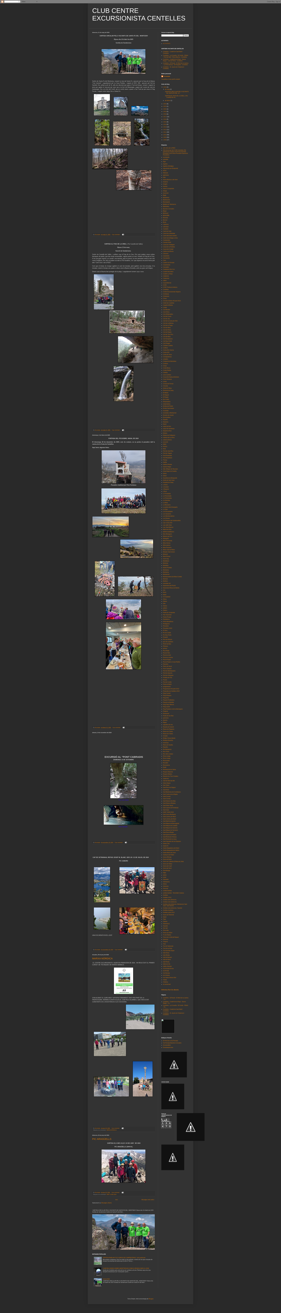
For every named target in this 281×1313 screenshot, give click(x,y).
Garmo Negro (167, 467)
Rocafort (165, 763)
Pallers (165, 610)
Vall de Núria (167, 959)
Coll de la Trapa (168, 325)
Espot (164, 424)
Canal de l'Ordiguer (169, 244)
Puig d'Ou (166, 698)
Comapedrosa (167, 357)
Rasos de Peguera (168, 729)
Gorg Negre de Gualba (170, 471)
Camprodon (166, 240)
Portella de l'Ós (167, 677)
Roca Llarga (166, 756)
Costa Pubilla (167, 370)
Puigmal (165, 711)
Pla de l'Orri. (166, 653)
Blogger (151, 1299)
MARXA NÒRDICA (102, 958)
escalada (165, 410)
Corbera (165, 363)
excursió (165, 442)
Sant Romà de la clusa (170, 839)
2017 (165, 116)
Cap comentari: (116, 234)
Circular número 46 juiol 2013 (172, 301)
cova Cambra (167, 375)
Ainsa (164, 170)
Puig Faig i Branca (168, 704)
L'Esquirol (166, 489)
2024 (165, 104)
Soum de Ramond (168, 915)
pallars (165, 608)
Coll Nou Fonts (167, 341)
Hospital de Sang (168, 482)
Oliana (165, 601)
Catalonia (166, 276)
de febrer (168, 100)
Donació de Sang (168, 390)
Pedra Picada (167, 617)
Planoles (165, 664)
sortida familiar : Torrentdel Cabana (173, 893)
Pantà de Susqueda (169, 612)
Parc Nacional (167, 615)
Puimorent (166, 713)
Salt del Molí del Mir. (169, 781)
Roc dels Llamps (168, 754)
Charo (165, 298)
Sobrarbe (166, 879)
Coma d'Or (166, 352)
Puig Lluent (166, 706)
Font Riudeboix (167, 458)
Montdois (165, 565)
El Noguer (166, 395)
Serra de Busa (167, 859)
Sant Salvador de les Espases (172, 841)
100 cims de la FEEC (169, 148)
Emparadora (166, 401)
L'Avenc (165, 484)
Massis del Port (167, 536)
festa (164, 449)
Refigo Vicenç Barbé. (169, 738)
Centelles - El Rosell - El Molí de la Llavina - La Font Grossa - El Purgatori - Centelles (175, 63)
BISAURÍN (166, 215)
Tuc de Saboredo (168, 946)
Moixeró (165, 554)
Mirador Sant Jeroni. (169, 552)
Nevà (164, 592)
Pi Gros (165, 630)
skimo (165, 875)
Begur (165, 211)
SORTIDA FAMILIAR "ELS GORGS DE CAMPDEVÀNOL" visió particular (124, 1257)
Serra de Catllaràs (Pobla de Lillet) (173, 861)
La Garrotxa (166, 500)
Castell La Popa (168, 274)
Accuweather (167, 1045)
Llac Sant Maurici (168, 527)
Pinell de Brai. (167, 644)
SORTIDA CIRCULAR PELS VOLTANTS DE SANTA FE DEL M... (177, 92)
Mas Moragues (167, 534)
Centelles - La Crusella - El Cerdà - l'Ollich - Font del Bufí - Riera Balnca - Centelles (175, 56)
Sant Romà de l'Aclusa (170, 837)
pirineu (165, 648)
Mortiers (165, 581)
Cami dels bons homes (170, 235)
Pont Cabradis (167, 668)
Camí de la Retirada (169, 233)
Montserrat (166, 574)
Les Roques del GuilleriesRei (172, 520)
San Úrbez (166, 785)
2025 (165, 87)
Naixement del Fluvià (169, 585)
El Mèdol (165, 393)
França (165, 460)
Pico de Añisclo (167, 639)
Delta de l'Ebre (167, 388)
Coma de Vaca (167, 354)
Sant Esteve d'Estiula (169, 803)
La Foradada (167, 493)
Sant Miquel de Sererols (170, 828)
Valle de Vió (166, 964)
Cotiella (165, 372)
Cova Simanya (167, 379)
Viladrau (165, 982)
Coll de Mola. (167, 327)
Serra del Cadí (167, 866)
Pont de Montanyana (169, 671)
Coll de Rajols (167, 332)
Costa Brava (166, 368)
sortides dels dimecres (169, 899)
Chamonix (166, 296)
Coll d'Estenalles (168, 314)
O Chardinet (166, 597)
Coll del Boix (167, 336)
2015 (165, 122)
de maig (167, 89)
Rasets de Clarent (168, 727)
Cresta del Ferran (168, 383)
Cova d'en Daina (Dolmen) (171, 377)
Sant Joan (166, 810)
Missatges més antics (147, 1199)
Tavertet (165, 926)
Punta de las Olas (168, 716)
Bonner (165, 220)
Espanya (165, 422)
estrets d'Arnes (167, 440)
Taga (164, 919)
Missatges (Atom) (106, 1203)
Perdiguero (166, 624)
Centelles (166, 289)
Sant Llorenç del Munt (169, 819)
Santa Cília (166, 843)
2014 (165, 124)
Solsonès (166, 886)
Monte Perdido (167, 567)
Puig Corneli (166, 693)
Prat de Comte (167, 682)
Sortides (165, 895)
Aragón (165, 184)
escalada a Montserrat (169, 413)
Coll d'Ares (166, 312)
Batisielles (166, 206)
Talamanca (166, 923)
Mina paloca (166, 545)
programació (167, 686)
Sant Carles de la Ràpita (170, 794)
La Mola (165, 502)
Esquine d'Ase (167, 431)
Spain (165, 917)
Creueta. (165, 386)
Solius (165, 884)
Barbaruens (166, 200)
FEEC (165, 444)
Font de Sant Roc (168, 451)
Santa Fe (165, 846)
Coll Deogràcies (168, 339)
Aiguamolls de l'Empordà (170, 168)
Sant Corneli (166, 796)
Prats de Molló (167, 684)
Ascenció (165, 193)
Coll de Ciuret (167, 316)
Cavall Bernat (167, 283)
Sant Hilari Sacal (168, 805)
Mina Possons (167, 547)
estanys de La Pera (169, 437)
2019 (165, 111)
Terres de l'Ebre (167, 932)
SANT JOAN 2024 (111, 1194)
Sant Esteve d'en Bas (169, 801)
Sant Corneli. (167, 798)
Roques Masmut (168, 772)
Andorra (165, 182)
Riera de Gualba (168, 745)
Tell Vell (165, 928)
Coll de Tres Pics (168, 334)
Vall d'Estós (166, 955)
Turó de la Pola (167, 948)
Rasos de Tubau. (168, 733)
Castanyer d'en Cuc (169, 269)
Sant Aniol (166, 790)
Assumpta (167, 76)
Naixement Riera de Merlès (171, 588)
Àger (164, 161)
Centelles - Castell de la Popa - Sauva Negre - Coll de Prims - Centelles (174, 60)
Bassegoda (166, 202)
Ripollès (165, 747)
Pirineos (165, 646)
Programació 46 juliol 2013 (171, 689)
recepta (165, 736)
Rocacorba (166, 760)
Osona (165, 606)
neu (164, 590)
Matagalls (166, 538)
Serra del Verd (167, 868)
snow (164, 877)
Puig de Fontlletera (168, 700)
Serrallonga (166, 870)
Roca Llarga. (167, 758)
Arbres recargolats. (168, 188)
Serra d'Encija (167, 857)
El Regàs (165, 397)
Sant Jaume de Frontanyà (170, 807)
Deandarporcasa (168, 1047)
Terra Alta (166, 930)
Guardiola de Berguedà (170, 478)
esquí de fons (167, 426)
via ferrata (166, 971)
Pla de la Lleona (168, 657)
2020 (165, 109)
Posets (165, 680)
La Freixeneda (167, 498)
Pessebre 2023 (167, 628)
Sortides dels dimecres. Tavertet (172, 908)
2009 (165, 137)
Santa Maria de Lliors (169, 852)
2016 (165, 119)
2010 (165, 135)
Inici (116, 1199)
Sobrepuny (166, 882)
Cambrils (165, 229)
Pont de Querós (167, 673)
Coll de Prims (167, 330)
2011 (165, 132)
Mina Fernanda (167, 540)
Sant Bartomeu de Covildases (172, 792)
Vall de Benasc (167, 957)
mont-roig (166, 559)
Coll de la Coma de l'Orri (170, 321)
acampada (166, 157)
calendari (166, 227)
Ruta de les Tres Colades (170, 776)
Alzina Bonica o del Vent (170, 179)
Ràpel (165, 722)
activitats (165, 159)
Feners (165, 446)
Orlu (164, 603)
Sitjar (164, 872)
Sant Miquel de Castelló (170, 825)
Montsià (165, 579)
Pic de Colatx (167, 632)
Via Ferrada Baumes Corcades (172, 1043)
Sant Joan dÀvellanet (169, 814)
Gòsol (165, 475)
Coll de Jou (166, 318)
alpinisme (166, 175)
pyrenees (166, 718)
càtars (165, 280)
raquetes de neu (168, 724)
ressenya (165, 742)
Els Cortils (166, 399)
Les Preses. (166, 518)
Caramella (166, 256)
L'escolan (166, 487)
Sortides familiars (168, 910)
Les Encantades (168, 511)
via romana (166, 975)
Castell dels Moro (168, 271)
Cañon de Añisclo (168, 251)
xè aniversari (167, 984)
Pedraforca (166, 619)
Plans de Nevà (167, 666)
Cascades (166, 267)
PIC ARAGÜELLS (101, 1139)
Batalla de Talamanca (169, 204)
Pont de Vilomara (168, 675)
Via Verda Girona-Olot (169, 977)
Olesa (165, 599)
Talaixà (165, 921)
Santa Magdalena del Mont (171, 848)
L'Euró (165, 491)
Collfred (165, 348)
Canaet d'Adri (167, 242)
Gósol (165, 473)
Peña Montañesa (168, 621)
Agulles (165, 164)
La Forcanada (167, 496)
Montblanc (166, 561)
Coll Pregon (166, 343)
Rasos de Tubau (168, 731)
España (165, 419)
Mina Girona (166, 543)
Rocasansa (166, 765)
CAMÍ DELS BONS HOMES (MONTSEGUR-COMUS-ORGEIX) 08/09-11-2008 (126, 1268)
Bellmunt (165, 213)
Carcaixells (166, 258)
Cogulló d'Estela (168, 305)
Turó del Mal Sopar (168, 950)
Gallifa (165, 462)
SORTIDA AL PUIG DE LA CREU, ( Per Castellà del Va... (176, 96)
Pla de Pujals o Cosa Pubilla (171, 662)
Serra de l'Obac (167, 864)
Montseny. (166, 572)
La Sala (165, 509)
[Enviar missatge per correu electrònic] (123, 234)
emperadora (166, 404)
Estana (165, 433)
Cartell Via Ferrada (168, 262)
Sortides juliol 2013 (169, 912)
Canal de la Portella (169, 247)
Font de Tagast (167, 453)
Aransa (165, 186)
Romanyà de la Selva (169, 769)
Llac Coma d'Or (167, 523)
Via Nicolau (166, 973)
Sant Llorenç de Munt (169, 816)
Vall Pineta (166, 962)
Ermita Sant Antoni (168, 408)
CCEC (165, 285)
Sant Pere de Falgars (169, 787)
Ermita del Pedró (168, 406)
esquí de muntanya (168, 428)
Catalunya (166, 278)
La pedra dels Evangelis (170, 507)
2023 (165, 106)
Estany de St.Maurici (169, 435)
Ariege (165, 191)
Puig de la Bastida (168, 702)
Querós (165, 720)
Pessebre (166, 626)
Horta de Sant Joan (169, 480)
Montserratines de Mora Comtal (172, 576)
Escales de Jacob (168, 415)
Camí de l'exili (167, 231)
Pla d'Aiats (166, 650)
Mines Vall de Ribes (169, 550)
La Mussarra (166, 505)
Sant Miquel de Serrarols (170, 830)
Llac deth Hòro (167, 525)
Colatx (165, 307)
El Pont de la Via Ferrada (170, 1040)
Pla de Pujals (167, 659)
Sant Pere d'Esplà (168, 832)
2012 (165, 129)
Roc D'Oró (166, 751)
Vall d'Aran (166, 953)
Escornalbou (167, 417)
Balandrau (166, 197)
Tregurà (165, 941)
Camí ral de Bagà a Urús (170, 238)
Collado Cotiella (168, 345)
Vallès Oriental (167, 966)
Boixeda (165, 217)
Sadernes (166, 778)
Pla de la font (167, 655)
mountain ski (167, 583)
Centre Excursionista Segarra (172, 292)
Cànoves (165, 253)
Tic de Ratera (167, 935)
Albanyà (165, 173)
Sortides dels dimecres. (170, 902)
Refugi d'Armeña (168, 740)
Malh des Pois (167, 529)
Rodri (164, 767)
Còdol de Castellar (168, 303)
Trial (164, 944)
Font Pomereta (167, 455)
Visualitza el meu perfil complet (170, 79)
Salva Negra (166, 783)
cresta (165, 381)
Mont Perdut (166, 556)
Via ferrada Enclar (168, 968)
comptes (165, 359)
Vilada (165, 980)
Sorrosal (165, 888)
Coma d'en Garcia (168, 350)
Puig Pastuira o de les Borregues (173, 709)
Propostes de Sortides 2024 (171, 691)
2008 (165, 140)
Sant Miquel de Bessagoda (171, 823)
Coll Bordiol (166, 309)
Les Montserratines (168, 516)
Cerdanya (166, 294)
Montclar (165, 563)
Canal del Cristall (168, 249)
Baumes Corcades (168, 209)
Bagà (164, 195)
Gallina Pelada (167, 464)
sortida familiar (167, 890)
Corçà (165, 366)
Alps (164, 177)
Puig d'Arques (167, 695)
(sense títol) (106, 1279)
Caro (164, 260)
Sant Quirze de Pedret (169, 834)
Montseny (166, 570)
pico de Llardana (168, 641)
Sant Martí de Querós (169, 821)
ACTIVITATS (166, 43)
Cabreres (166, 224)
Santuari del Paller (168, 855)
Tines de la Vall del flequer (171, 937)
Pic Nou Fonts (167, 635)
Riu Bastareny (167, 749)
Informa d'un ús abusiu (170, 990)
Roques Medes (167, 774)
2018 (165, 114)
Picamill (165, 637)
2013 (165, 127)
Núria (164, 594)
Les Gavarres (167, 514)
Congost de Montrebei (169, 361)
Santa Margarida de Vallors (171, 850)
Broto (164, 222)
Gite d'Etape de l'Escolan (170, 469)
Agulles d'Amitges (168, 166)
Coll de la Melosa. (168, 323)
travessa (165, 939)
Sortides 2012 (167, 897)
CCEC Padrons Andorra (170, 287)
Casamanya (166, 265)
